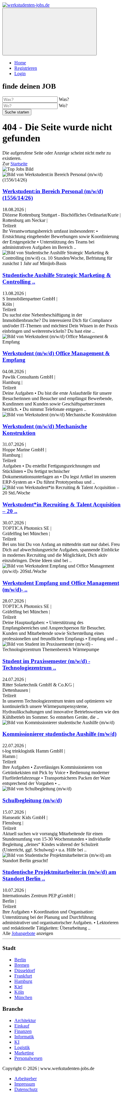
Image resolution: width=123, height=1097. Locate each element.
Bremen (21, 965)
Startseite (18, 163)
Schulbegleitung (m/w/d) (32, 800)
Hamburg (23, 981)
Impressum (24, 1084)
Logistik (22, 1047)
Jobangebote (23, 933)
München (23, 997)
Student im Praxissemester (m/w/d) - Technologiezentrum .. (46, 664)
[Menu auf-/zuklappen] (49, 31)
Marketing (24, 1052)
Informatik (24, 1036)
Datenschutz (26, 1089)
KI (16, 1042)
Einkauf (21, 1025)
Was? (64, 99)
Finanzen (23, 1031)
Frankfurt (23, 975)
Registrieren (25, 68)
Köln (19, 992)
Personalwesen (28, 1058)
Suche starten (17, 112)
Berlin (20, 959)
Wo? (63, 105)
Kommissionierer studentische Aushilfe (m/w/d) (59, 734)
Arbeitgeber (25, 1078)
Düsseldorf (24, 970)
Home (20, 62)
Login (20, 73)
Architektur (25, 1020)
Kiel (18, 986)
